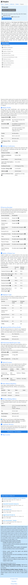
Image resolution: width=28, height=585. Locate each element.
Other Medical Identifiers (8, 61)
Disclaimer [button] (14, 581)
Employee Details (7, 53)
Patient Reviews (6, 66)
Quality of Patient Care (8, 51)
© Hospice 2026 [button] (14, 578)
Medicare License (7, 59)
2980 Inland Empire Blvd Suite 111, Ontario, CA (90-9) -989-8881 (13, 516)
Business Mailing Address (8, 62)
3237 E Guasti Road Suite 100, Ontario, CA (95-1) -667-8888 (12, 522)
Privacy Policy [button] (14, 583)
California (12, 4)
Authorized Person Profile (8, 55)
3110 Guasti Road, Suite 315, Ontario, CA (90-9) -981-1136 (14, 500)
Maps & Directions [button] (7, 18)
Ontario (17, 4)
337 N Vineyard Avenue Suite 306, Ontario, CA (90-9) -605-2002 (13, 505)
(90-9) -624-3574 (7, 16)
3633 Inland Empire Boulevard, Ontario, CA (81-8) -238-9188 (12, 511)
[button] (9, 117)
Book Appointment (7, 64)
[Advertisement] (14, 82)
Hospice (6, 4)
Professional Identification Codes (10, 57)
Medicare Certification (8, 47)
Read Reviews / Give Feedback (14, 431)
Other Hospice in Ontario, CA (8, 495)
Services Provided (7, 49)
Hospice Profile (6, 45)
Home (2, 4)
